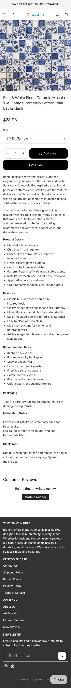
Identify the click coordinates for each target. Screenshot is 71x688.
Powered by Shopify (46, 679)
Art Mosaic (10, 613)
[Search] (13, 14)
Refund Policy (12, 579)
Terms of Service (14, 592)
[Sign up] (62, 656)
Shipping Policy (13, 572)
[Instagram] (5, 666)
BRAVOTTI (28, 679)
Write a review (35, 497)
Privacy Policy (12, 585)
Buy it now (35, 164)
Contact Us (10, 565)
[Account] (57, 14)
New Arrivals (11, 626)
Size (6, 130)
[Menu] (4, 14)
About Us (9, 606)
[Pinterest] (12, 666)
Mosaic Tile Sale (13, 620)
